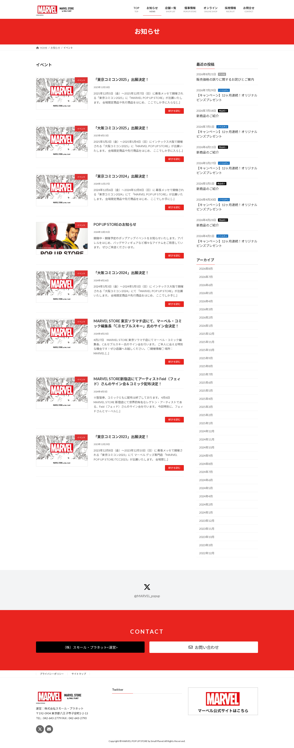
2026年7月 (206, 276)
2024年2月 (206, 504)
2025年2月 (206, 415)
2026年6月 (206, 285)
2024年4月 (206, 496)
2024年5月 (206, 488)
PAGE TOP (283, 722)
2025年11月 (206, 341)
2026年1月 (206, 325)
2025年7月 (206, 374)
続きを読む (174, 110)
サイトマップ (79, 673)
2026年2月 (206, 317)
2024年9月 (206, 455)
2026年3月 (206, 309)
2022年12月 (206, 553)
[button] (90, 647)
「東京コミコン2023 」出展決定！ (121, 436)
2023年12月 (206, 520)
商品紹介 (223, 111)
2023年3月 (206, 545)
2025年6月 (206, 382)
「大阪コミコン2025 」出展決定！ (121, 128)
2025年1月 (206, 423)
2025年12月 (206, 333)
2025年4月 (206, 398)
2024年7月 (206, 472)
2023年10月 (206, 537)
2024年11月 (206, 439)
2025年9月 (206, 358)
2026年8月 (206, 268)
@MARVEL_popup (147, 596)
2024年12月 (206, 431)
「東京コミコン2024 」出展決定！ (121, 176)
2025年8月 (206, 366)
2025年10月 (206, 350)
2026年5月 (206, 293)
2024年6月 (206, 480)
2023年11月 (206, 528)
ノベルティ (224, 90)
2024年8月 (206, 463)
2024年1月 (206, 512)
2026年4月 (206, 301)
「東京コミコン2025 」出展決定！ (121, 79)
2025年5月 (206, 390)
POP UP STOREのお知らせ (115, 224)
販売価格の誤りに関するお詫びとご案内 (225, 79)
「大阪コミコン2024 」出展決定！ (121, 272)
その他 (222, 74)
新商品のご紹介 (207, 116)
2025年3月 (206, 406)
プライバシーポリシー (52, 673)
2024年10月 (206, 447)
